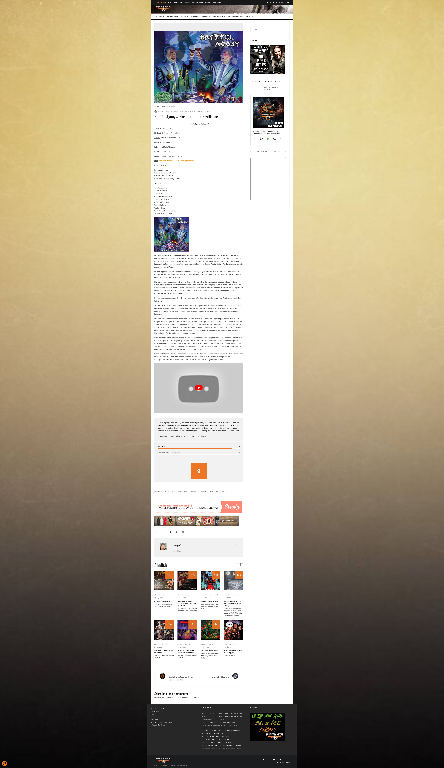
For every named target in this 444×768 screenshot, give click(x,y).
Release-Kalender (235, 16)
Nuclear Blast (224, 739)
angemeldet (166, 697)
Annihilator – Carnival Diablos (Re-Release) (163, 651)
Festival (205, 728)
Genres (207, 2)
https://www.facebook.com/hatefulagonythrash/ (177, 161)
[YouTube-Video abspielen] (198, 388)
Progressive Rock (227, 745)
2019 (240, 713)
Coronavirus (229, 722)
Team (169, 2)
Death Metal (207, 725)
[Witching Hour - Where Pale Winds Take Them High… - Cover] (233, 580)
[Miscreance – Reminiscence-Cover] (164, 580)
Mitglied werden (197, 2)
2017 (228, 713)
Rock (239, 745)
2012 (203, 713)
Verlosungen (218, 16)
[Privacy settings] (4, 763)
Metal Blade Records (210, 736)
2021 (209, 716)
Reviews (205, 16)
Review (204, 491)
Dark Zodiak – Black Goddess (209, 650)
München (194, 491)
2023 (222, 716)
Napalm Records (208, 739)
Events (183, 16)
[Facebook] (265, 2)
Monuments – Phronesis (220, 675)
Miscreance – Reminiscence (162, 601)
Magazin (159, 16)
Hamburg (225, 728)
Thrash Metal (214, 491)
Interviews (195, 16)
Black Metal (220, 719)
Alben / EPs (169, 111)
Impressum (174, 765)
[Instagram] (270, 2)
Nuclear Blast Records (211, 742)
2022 (215, 716)
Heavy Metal (218, 731)
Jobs (181, 2)
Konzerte (232, 644)
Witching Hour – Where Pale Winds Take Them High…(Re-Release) (232, 603)
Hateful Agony (183, 491)
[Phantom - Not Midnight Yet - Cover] (210, 580)
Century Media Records (212, 722)
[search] (283, 29)
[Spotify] (276, 2)
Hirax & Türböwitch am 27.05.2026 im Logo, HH (233, 651)
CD (174, 491)
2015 (215, 713)
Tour (219, 751)
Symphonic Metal (219, 748)
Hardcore (235, 728)
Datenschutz (183, 765)
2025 (234, 716)
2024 (228, 716)
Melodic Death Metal (210, 733)
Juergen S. (161, 111)
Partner (175, 2)
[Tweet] (170, 532)
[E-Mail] (183, 532)
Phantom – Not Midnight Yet (209, 601)
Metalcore (226, 736)
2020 (203, 716)
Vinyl (181, 111)
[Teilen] (164, 532)
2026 (240, 716)
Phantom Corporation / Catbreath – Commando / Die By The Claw (186, 603)
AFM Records (207, 719)
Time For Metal (208, 751)
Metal (224, 733)
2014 (209, 713)
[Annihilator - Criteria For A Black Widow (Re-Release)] (187, 630)
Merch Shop (217, 2)
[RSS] (279, 2)
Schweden (206, 748)
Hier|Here (168, 722)
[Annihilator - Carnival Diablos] (164, 630)
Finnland (215, 728)
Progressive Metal (209, 745)
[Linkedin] (273, 2)
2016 (222, 713)
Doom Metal (233, 725)
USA (224, 751)
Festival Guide (172, 16)
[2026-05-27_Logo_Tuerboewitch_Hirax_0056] (233, 630)
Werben (187, 2)
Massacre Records (233, 731)
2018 (167, 491)
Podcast (249, 16)
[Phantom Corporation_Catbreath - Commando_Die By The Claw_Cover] (187, 580)
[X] (267, 2)
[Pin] (176, 532)
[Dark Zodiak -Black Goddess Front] (210, 630)
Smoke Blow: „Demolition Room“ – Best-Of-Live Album (181, 677)
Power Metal (229, 742)
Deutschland (219, 725)
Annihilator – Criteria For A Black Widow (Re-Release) (185, 651)
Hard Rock (206, 731)
